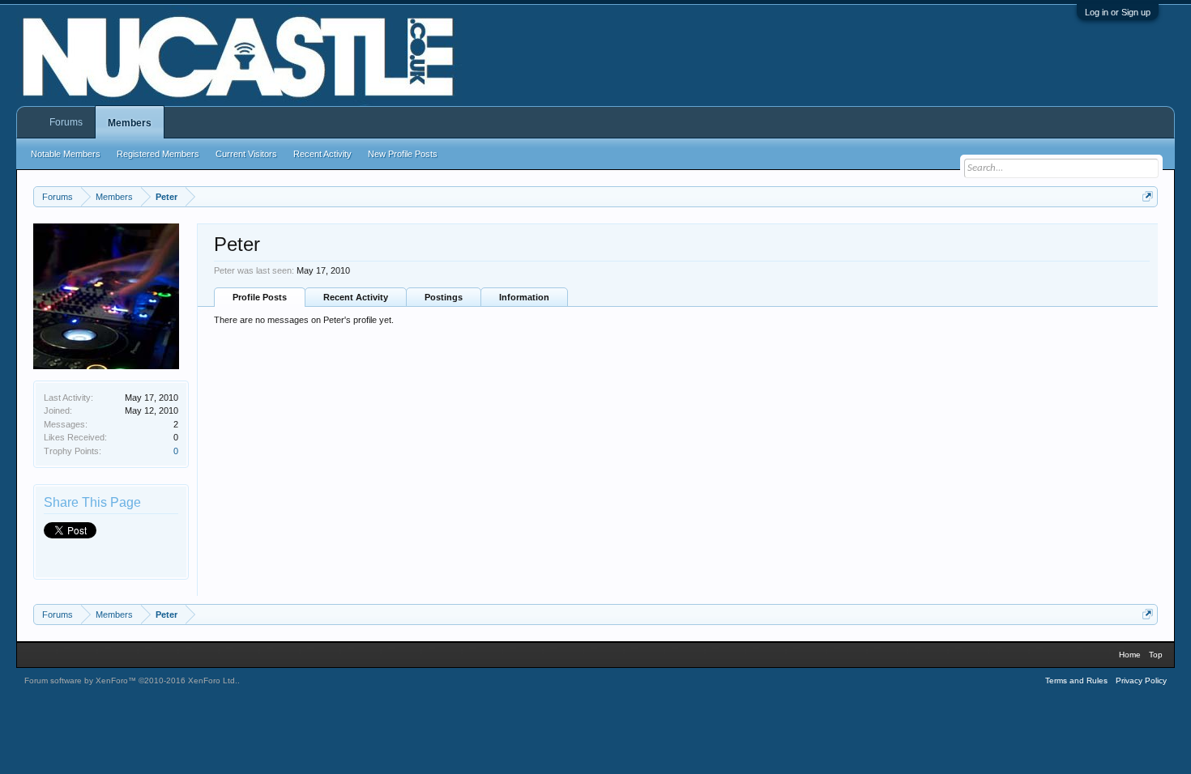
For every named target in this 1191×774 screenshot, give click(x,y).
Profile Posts (260, 297)
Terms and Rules (1076, 680)
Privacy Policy (1141, 680)
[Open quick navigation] (1147, 196)
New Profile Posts (403, 154)
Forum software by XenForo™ (130, 680)
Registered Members (158, 154)
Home (1130, 654)
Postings (444, 297)
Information (524, 297)
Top (1156, 654)
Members (130, 123)
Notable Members (65, 154)
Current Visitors (246, 154)
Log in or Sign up (1117, 12)
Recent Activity (355, 297)
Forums (66, 122)
